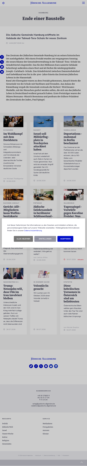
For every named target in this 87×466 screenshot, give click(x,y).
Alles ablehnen (23, 239)
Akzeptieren (65, 239)
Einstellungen (45, 239)
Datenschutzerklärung (33, 230)
